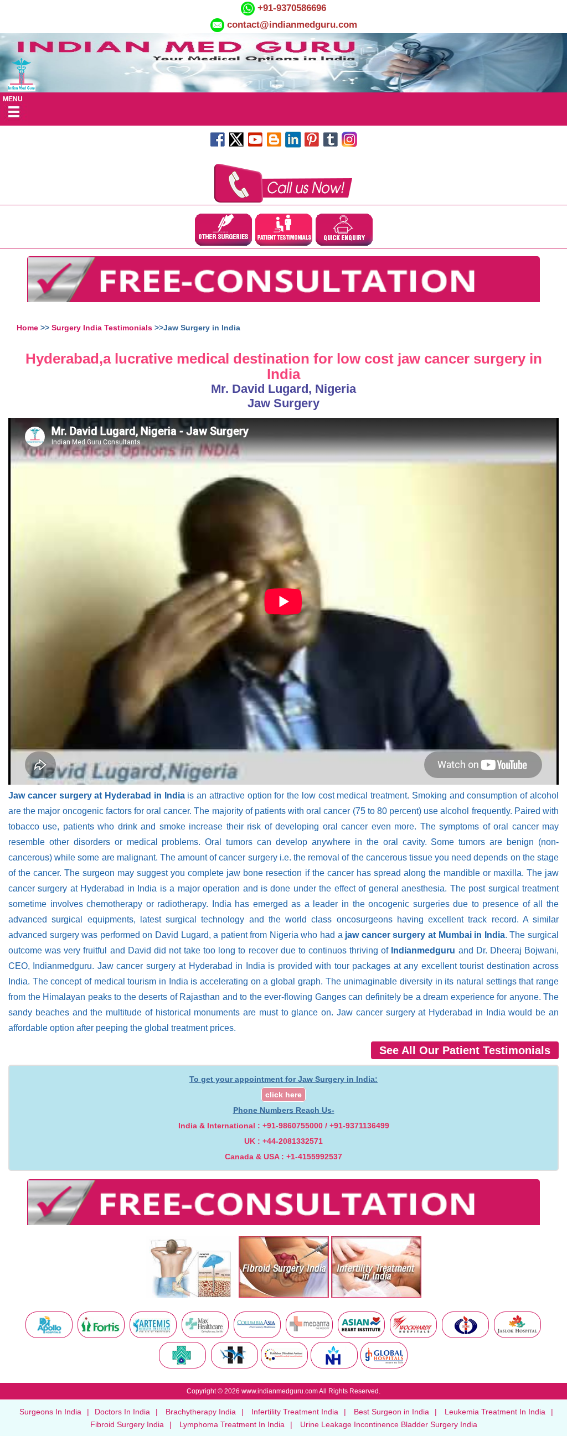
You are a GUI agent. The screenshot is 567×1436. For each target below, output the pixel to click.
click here (283, 1094)
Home (27, 327)
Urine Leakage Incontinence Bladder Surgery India (388, 1424)
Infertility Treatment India (294, 1411)
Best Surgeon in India (391, 1411)
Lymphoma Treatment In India (232, 1424)
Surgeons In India (50, 1411)
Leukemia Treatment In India (495, 1411)
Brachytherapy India (201, 1411)
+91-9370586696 (290, 8)
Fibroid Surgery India (127, 1424)
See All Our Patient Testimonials (464, 1050)
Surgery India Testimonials (101, 327)
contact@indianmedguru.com (292, 24)
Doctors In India (122, 1411)
